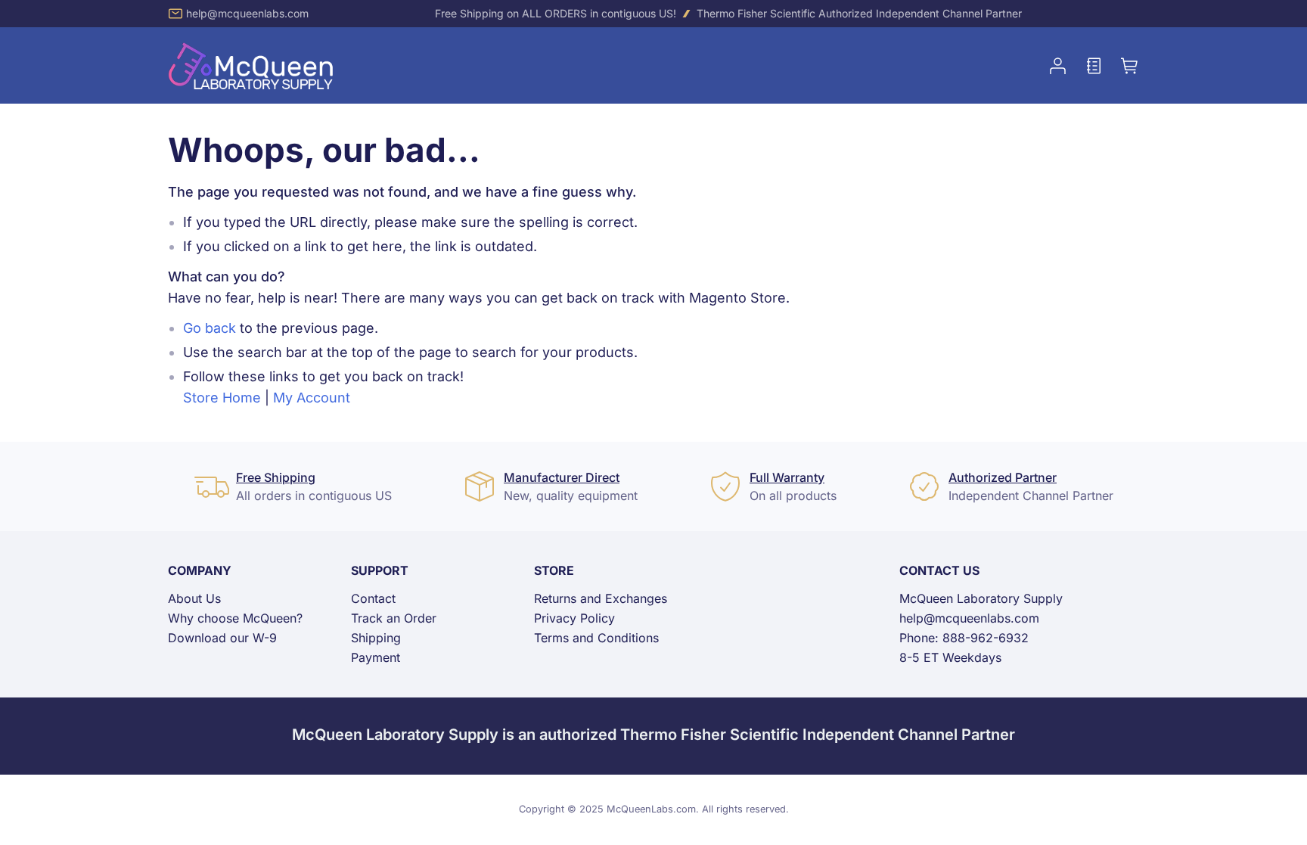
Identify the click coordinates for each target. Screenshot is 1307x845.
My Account (311, 397)
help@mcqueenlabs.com (247, 13)
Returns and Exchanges (600, 598)
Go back (209, 328)
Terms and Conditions (596, 637)
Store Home (222, 397)
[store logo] (251, 65)
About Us (194, 598)
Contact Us (939, 570)
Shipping (376, 637)
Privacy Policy (574, 618)
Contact (373, 598)
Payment (375, 657)
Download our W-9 (222, 637)
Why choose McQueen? (235, 618)
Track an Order (393, 618)
